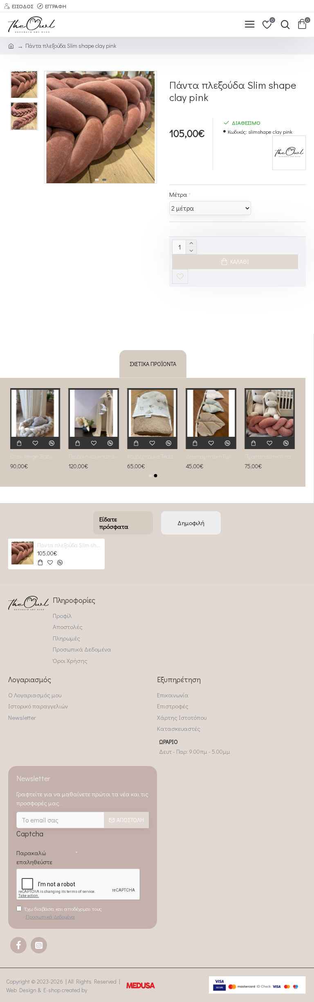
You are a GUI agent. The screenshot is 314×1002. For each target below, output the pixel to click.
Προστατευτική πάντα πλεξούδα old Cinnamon (270, 456)
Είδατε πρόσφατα (113, 523)
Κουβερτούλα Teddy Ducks (153, 456)
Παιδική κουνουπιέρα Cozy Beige (94, 456)
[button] (53, 127)
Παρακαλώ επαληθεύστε (34, 857)
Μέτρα (178, 194)
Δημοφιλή (190, 523)
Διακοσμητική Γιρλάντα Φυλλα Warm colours (211, 456)
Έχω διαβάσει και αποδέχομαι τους (63, 912)
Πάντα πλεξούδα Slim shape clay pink (69, 545)
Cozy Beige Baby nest (35, 456)
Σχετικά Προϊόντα (153, 364)
